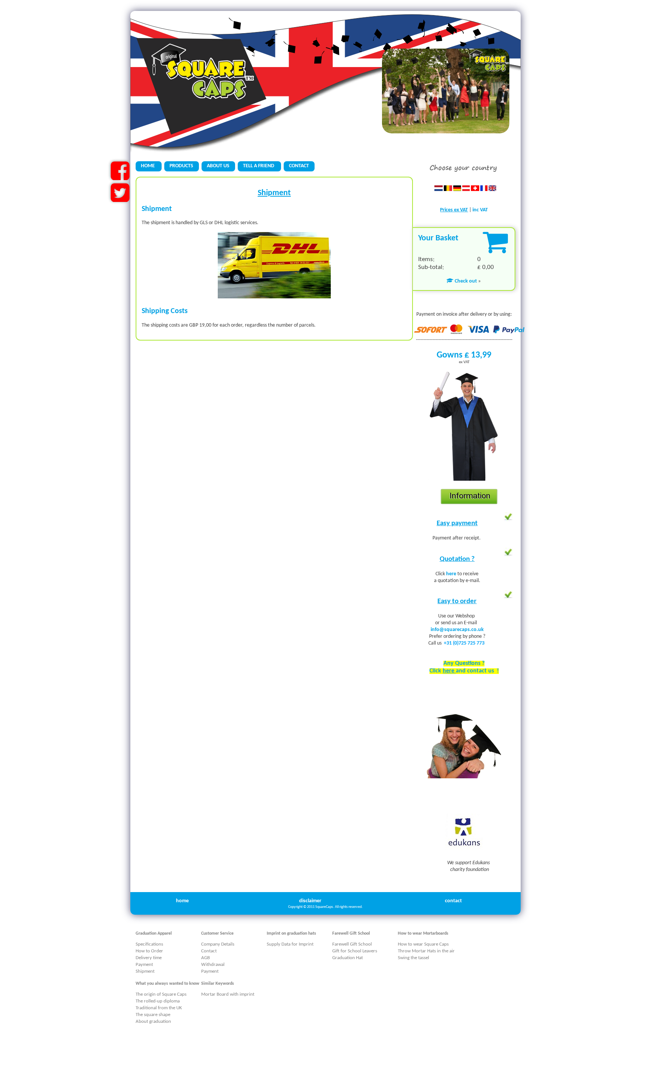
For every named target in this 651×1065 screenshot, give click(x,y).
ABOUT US (218, 166)
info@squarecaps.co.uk (457, 630)
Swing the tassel (413, 957)
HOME (148, 166)
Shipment (145, 971)
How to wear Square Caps (423, 944)
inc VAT (480, 210)
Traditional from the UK (159, 1007)
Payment (144, 964)
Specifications (149, 944)
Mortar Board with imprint (227, 994)
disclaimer (310, 900)
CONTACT (299, 166)
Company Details (217, 944)
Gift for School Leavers (354, 951)
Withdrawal (213, 964)
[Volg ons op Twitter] (120, 199)
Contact (209, 951)
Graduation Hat (347, 957)
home (182, 900)
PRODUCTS (181, 166)
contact (453, 900)
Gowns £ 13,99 (464, 355)
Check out (465, 281)
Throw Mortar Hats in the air (426, 951)
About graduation (153, 1021)
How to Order (149, 951)
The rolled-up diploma (158, 1001)
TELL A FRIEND (259, 166)
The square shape (153, 1014)
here (451, 574)
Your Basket (438, 238)
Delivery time (149, 957)
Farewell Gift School (352, 944)
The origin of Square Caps (161, 994)
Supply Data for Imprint (290, 944)
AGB (205, 957)
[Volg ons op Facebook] (120, 177)
